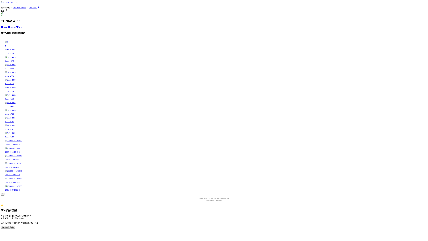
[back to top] (2, 194)
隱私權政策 (210, 201)
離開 (12, 227)
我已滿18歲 (5, 227)
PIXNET (206, 198)
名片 (20, 27)
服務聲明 (219, 201)
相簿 (6, 27)
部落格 (13, 27)
